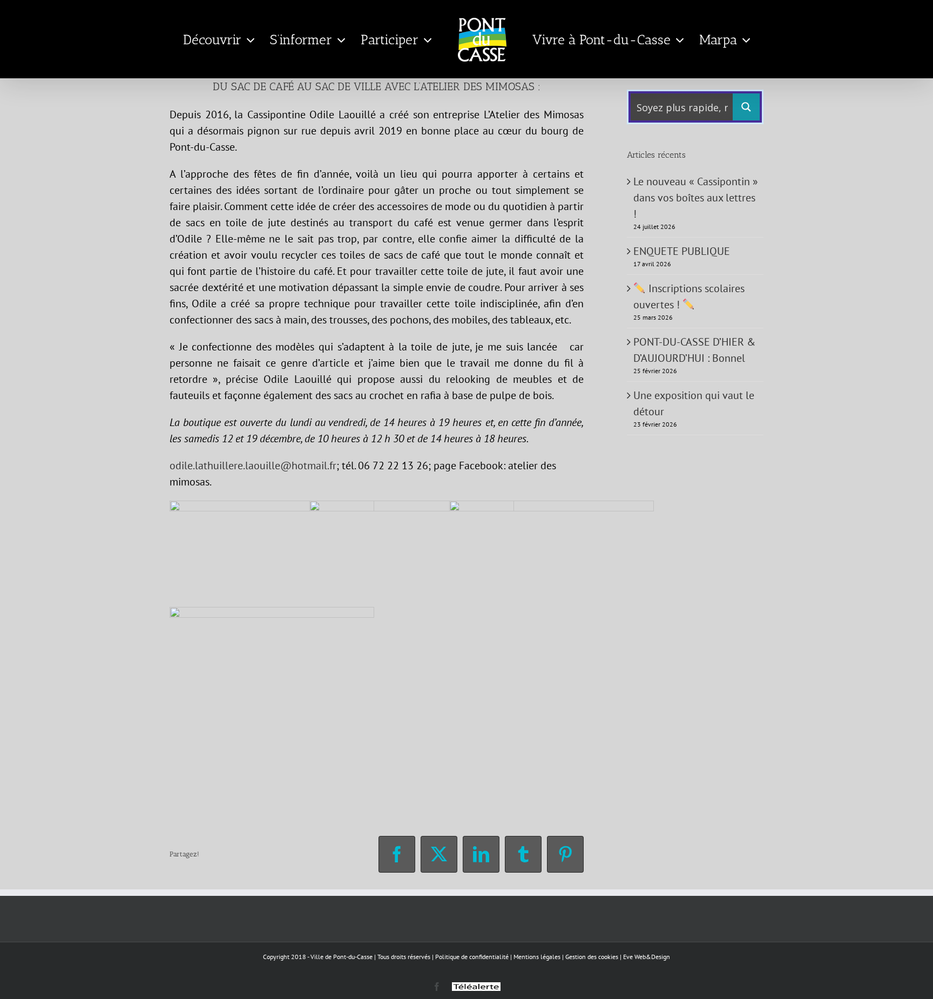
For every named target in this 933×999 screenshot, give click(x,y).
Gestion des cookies (591, 957)
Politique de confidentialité (472, 957)
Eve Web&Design (646, 957)
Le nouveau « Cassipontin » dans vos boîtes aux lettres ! (695, 197)
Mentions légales (536, 957)
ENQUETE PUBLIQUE (681, 251)
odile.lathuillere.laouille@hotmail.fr (253, 465)
